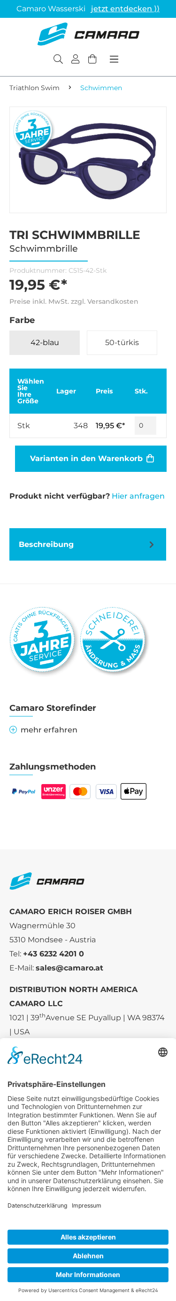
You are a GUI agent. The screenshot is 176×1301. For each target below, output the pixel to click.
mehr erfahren (49, 729)
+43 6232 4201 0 (53, 953)
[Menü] (114, 59)
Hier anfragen (138, 496)
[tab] (87, 544)
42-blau (45, 342)
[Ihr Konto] (75, 60)
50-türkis (122, 342)
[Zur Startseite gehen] (88, 34)
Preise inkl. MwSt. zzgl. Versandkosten (73, 301)
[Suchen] (58, 60)
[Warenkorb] (92, 60)
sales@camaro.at (69, 967)
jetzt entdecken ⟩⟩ (125, 8)
